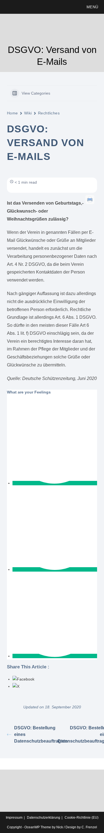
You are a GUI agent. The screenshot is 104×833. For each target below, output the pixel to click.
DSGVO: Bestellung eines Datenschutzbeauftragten (33, 734)
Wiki (28, 113)
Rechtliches (49, 113)
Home (12, 113)
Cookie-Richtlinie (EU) (81, 817)
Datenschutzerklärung (43, 817)
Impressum (14, 817)
